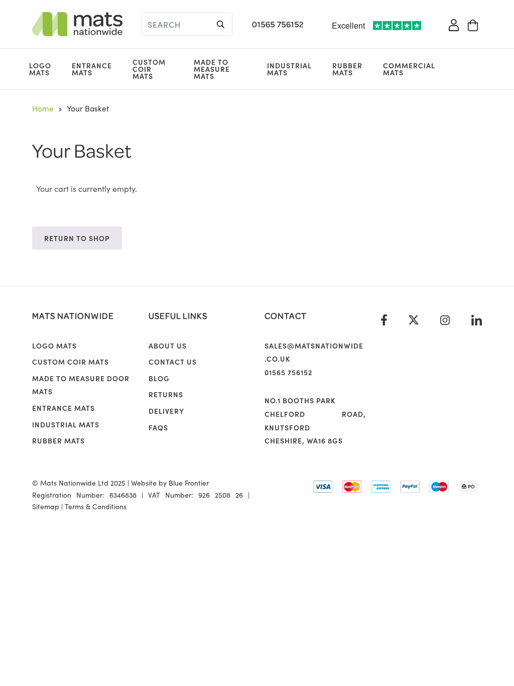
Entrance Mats (92, 68)
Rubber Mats (347, 68)
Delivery (166, 411)
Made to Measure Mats (212, 69)
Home (43, 107)
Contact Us (173, 362)
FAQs (158, 427)
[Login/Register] (453, 24)
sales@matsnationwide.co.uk (314, 352)
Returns (166, 394)
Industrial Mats (289, 68)
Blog (159, 378)
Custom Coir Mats (149, 69)
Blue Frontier (189, 483)
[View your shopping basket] (472, 24)
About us (168, 345)
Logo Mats (40, 68)
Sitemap (45, 506)
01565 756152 (278, 24)
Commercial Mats (409, 68)
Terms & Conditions (95, 506)
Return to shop (77, 238)
